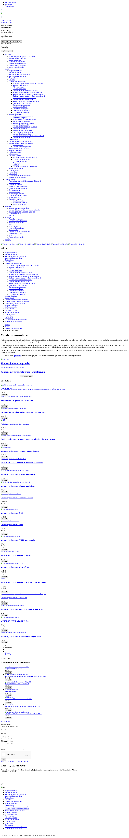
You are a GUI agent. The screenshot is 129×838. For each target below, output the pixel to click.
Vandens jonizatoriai (15, 271)
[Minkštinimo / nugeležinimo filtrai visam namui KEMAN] (9, 704)
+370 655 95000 (6, 20)
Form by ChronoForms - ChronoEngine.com (15, 761)
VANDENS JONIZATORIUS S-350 (16, 621)
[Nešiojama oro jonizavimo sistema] (3, 420)
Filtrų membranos (14, 269)
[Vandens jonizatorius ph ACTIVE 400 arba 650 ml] (13, 605)
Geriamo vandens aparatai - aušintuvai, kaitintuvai (25, 278)
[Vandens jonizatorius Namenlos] (23, 594)
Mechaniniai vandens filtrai (13, 258)
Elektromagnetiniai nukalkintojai (15, 303)
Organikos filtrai (10, 314)
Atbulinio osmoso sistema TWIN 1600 (17, 684)
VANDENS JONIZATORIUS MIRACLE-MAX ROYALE (25, 582)
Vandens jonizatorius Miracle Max (15, 567)
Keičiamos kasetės (11, 307)
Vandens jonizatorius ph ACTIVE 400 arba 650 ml (22, 609)
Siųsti (3, 759)
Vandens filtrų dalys (11, 296)
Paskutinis (8, 655)
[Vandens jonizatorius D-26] (9, 509)
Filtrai (7, 326)
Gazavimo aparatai (11, 310)
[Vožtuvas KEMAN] (11, 689)
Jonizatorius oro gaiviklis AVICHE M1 (17, 400)
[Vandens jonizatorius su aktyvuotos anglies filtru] (14, 632)
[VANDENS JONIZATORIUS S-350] (10, 617)
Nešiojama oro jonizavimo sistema (15, 424)
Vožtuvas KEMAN (11, 691)
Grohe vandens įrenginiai (17, 290)
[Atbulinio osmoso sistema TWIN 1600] (18, 682)
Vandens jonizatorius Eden (12, 525)
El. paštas (4, 739)
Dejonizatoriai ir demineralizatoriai (16, 319)
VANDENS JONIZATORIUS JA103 (16, 555)
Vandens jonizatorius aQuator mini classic (18, 474)
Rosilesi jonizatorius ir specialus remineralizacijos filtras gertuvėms (28, 439)
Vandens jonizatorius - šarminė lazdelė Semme (20, 451)
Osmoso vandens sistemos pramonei (16, 299)
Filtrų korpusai (9, 309)
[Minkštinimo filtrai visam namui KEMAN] (9, 697)
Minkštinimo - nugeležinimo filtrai (16, 256)
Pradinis (7, 325)
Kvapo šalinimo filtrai (12, 312)
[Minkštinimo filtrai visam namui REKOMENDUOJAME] (17, 712)
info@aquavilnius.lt (7, 22)
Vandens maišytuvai (11, 305)
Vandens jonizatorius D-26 (12, 513)
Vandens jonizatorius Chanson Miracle (17, 498)
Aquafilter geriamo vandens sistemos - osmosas (24, 265)
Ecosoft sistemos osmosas (17, 294)
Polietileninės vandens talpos (18, 285)
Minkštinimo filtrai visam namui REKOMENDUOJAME (23, 714)
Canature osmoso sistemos (17, 287)
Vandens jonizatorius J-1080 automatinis (18, 540)
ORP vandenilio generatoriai (18, 292)
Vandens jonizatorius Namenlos (14, 598)
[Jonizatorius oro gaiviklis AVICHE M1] (17, 396)
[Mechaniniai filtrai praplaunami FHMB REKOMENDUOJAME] (16, 674)
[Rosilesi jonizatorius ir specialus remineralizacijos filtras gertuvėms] (16, 435)
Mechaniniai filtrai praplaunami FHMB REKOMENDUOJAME (25, 676)
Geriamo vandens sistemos (13, 263)
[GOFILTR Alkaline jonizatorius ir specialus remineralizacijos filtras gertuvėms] (16, 385)
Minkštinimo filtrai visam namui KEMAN (18, 699)
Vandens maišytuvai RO (16, 267)
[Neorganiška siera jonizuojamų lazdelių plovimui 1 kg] (13, 408)
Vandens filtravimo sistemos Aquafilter (21, 272)
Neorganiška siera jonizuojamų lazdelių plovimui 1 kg (23, 412)
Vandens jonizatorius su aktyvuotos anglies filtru (21, 636)
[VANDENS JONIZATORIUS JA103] (11, 551)
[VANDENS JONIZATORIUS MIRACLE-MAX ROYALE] (3, 578)
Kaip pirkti (8, 4)
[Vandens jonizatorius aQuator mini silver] (15, 482)
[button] (8, 54)
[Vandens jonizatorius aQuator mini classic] (16, 470)
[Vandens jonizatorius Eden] (10, 521)
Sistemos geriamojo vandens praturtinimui (22, 283)
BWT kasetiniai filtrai (16, 289)
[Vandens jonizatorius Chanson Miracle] (11, 494)
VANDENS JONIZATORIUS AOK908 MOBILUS (22, 463)
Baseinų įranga (9, 298)
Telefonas (4, 741)
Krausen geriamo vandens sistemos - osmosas (23, 274)
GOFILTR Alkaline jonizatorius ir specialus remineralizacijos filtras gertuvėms (33, 389)
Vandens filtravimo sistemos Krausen (20, 280)
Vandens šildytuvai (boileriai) (14, 321)
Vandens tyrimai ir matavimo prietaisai (17, 301)
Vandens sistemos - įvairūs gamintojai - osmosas (24, 276)
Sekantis (7, 653)
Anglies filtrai (9, 260)
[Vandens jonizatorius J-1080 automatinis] (10, 536)
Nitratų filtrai (9, 316)
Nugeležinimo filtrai (11, 252)
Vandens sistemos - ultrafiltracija (19, 281)
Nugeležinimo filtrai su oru (13, 669)
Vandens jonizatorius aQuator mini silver (18, 486)
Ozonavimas (9, 318)
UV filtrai (8, 262)
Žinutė (3, 750)
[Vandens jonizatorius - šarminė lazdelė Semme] (6, 447)
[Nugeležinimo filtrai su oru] (17, 667)
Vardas (3, 737)
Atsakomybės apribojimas (47, 835)
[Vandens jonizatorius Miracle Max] (12, 563)
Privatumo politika (11, 2)
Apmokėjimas (9, 6)
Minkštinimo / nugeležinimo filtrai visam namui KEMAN (23, 706)
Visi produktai (5, 721)
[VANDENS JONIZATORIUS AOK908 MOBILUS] (13, 459)
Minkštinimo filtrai (11, 254)
